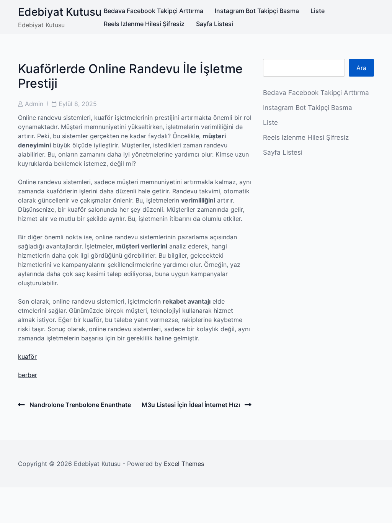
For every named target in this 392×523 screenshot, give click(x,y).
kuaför (27, 356)
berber (27, 375)
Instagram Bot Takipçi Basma (257, 11)
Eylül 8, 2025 (78, 104)
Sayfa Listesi (214, 24)
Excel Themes (184, 463)
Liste (317, 11)
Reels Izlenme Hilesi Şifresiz (144, 24)
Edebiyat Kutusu (60, 11)
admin (34, 104)
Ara (361, 68)
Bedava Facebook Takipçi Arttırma (153, 11)
